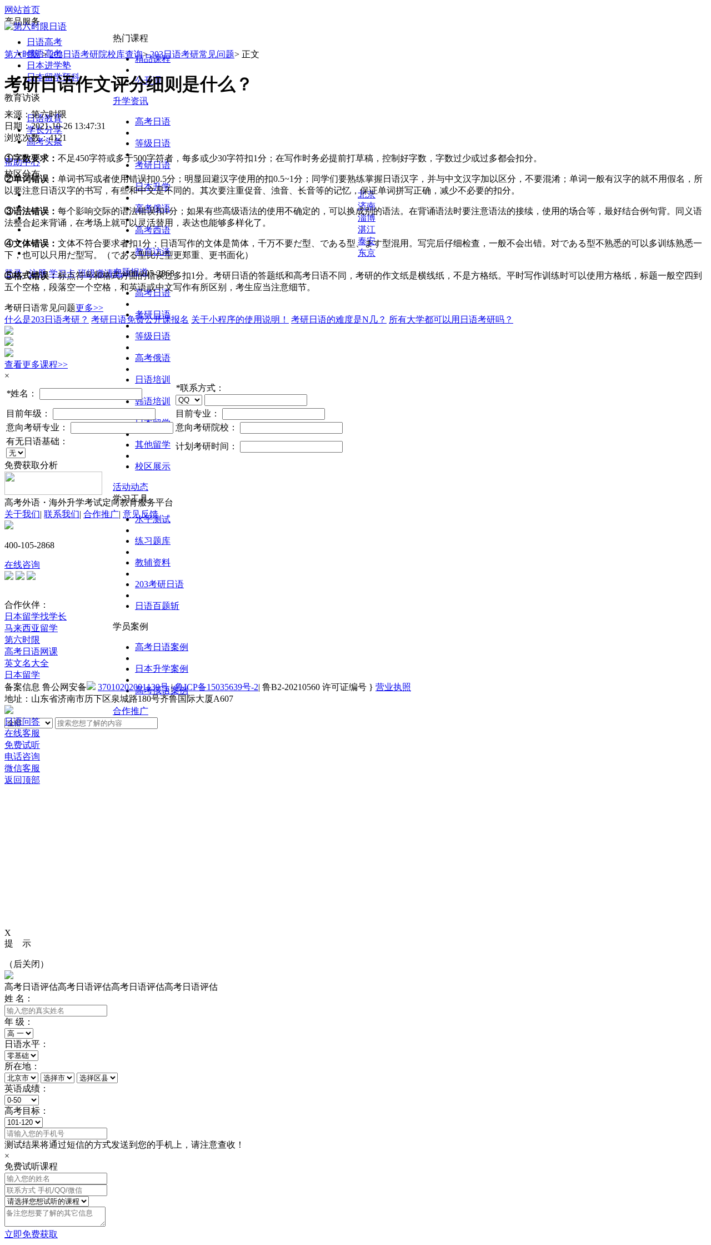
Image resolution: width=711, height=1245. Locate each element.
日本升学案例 (161, 668)
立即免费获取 (31, 1234)
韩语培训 (153, 401)
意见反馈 (140, 514)
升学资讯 (130, 101)
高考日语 (153, 121)
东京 (366, 252)
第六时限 (22, 54)
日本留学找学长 (35, 616)
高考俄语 (153, 358)
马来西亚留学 (31, 628)
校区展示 (153, 466)
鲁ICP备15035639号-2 (216, 687)
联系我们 (61, 514)
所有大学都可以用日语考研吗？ (451, 319)
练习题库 (153, 540)
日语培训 (153, 379)
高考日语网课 (31, 651)
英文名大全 (26, 663)
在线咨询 (22, 564)
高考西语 (153, 230)
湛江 (366, 229)
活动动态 (130, 487)
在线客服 (22, 733)
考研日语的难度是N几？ (339, 319)
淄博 (366, 217)
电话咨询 (22, 756)
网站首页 (22, 9)
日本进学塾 (49, 65)
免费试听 (22, 745)
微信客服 (22, 768)
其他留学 (153, 444)
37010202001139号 (133, 687)
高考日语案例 (161, 647)
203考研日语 (159, 584)
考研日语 (153, 165)
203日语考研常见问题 (192, 54)
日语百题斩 (157, 606)
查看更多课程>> (36, 364)
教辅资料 (153, 562)
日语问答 (22, 721)
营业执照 (393, 687)
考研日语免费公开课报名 (140, 319)
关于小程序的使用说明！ (240, 319)
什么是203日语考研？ (46, 319)
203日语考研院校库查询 (96, 54)
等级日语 (153, 143)
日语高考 (44, 42)
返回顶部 (22, 780)
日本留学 (22, 674)
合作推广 (130, 711)
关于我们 (22, 514)
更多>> (89, 308)
